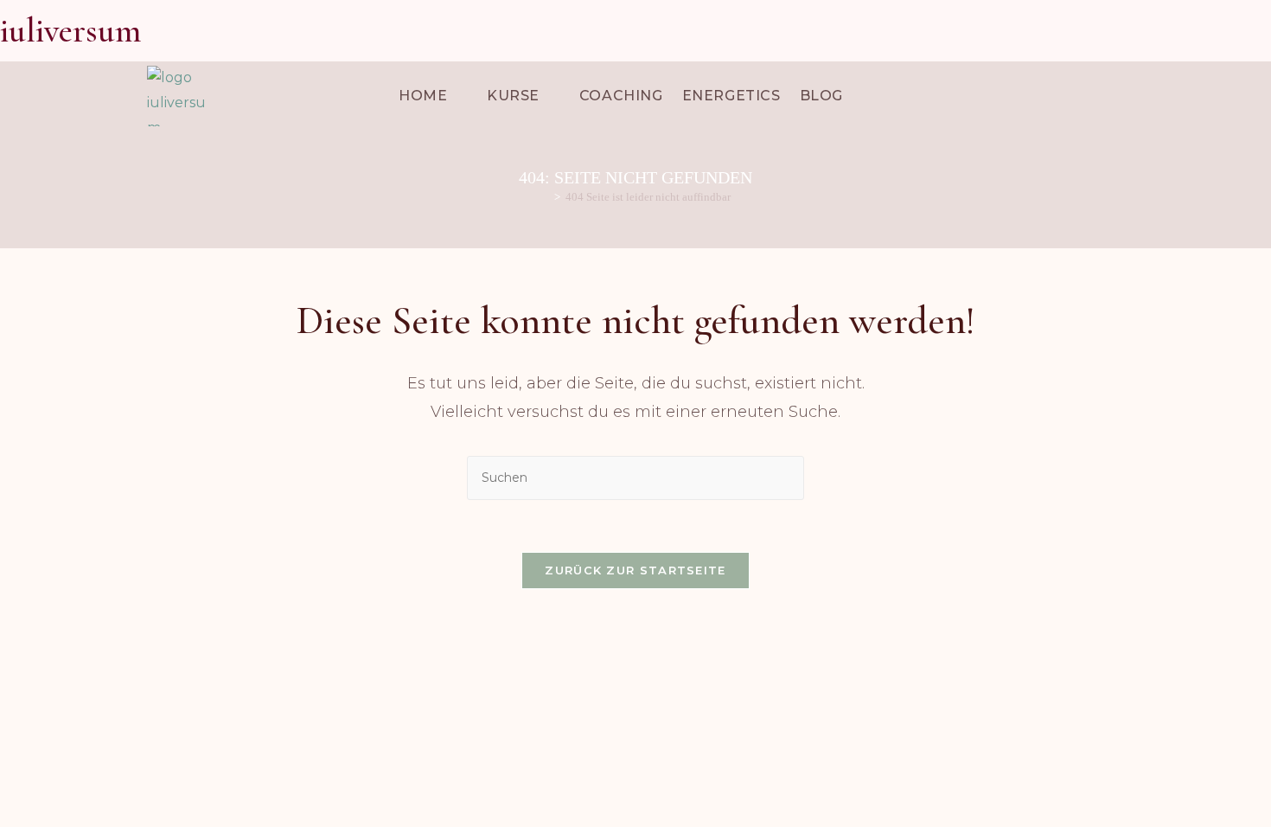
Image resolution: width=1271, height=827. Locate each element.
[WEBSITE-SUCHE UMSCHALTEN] (867, 96)
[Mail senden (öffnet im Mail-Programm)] (1259, 32)
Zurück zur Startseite (635, 570)
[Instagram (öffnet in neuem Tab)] (1202, 32)
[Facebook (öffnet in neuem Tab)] (1172, 32)
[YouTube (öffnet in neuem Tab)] (1232, 32)
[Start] (544, 196)
